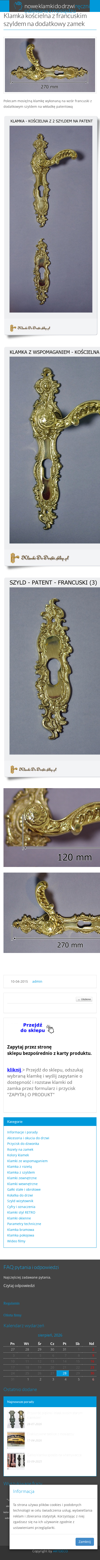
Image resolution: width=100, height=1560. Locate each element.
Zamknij (85, 1541)
